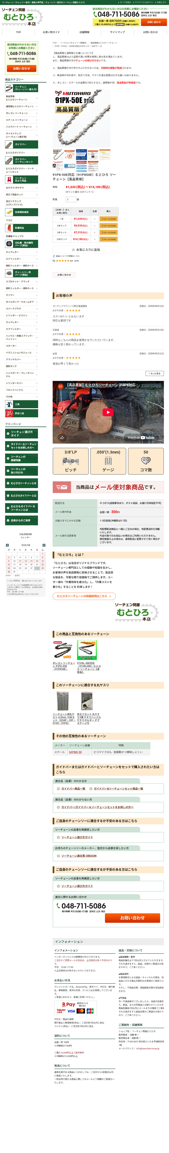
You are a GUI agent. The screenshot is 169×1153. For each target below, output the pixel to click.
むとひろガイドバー (15, 153)
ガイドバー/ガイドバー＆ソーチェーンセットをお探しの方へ (97, 807)
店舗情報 (84, 32)
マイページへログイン (144, 2)
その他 (9, 396)
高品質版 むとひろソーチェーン (16, 98)
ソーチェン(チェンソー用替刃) (73, 43)
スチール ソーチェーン (17, 120)
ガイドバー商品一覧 (73, 788)
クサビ (9, 220)
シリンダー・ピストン (16, 315)
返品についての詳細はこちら (68, 256)
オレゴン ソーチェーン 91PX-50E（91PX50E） (64, 666)
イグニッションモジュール (19, 352)
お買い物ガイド (51, 32)
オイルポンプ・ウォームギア (20, 302)
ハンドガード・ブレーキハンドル (20, 375)
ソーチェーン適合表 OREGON (78, 855)
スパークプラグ (13, 308)
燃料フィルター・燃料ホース (20, 265)
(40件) (76, 261)
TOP (18, 32)
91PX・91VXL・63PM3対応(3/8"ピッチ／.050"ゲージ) (78, 46)
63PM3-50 (75, 752)
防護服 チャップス (15, 236)
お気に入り (161, 2)
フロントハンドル (14, 390)
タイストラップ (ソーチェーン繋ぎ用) (16, 135)
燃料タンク (11, 366)
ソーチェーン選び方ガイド (77, 837)
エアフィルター (13, 259)
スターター (11, 346)
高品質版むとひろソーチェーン (104, 43)
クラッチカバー (13, 359)
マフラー (10, 295)
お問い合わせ (150, 32)
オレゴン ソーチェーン (17, 113)
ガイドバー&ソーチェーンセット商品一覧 (118, 788)
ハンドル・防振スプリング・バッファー (20, 337)
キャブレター (12, 252)
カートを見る (125, 2)
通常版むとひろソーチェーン (20, 106)
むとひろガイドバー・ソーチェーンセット (20, 170)
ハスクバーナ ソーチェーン (19, 127)
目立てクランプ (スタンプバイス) (14, 203)
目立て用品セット (14, 194)
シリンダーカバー (14, 383)
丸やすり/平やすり (15, 188)
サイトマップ (117, 32)
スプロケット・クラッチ (18, 281)
